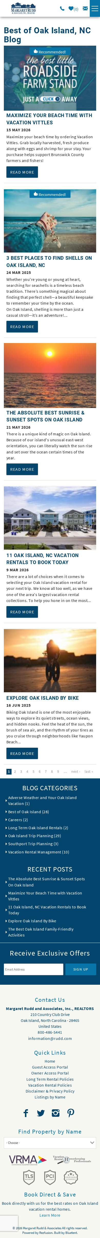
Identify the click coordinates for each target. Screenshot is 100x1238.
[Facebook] (26, 1113)
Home (50, 1061)
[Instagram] (56, 1113)
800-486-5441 (50, 1032)
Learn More (50, 1215)
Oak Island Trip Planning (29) (34, 835)
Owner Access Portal (50, 1073)
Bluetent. (71, 1233)
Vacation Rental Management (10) (38, 851)
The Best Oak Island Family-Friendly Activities (41, 932)
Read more (22, 172)
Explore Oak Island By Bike (42, 698)
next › (76, 771)
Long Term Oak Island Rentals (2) (38, 827)
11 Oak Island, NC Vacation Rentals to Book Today (47, 909)
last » (89, 771)
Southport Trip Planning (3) (33, 843)
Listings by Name (50, 1096)
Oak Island (43, 582)
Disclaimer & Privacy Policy (50, 1091)
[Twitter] (41, 1113)
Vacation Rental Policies (50, 1085)
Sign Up (80, 969)
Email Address (33, 960)
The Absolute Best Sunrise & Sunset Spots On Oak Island (46, 881)
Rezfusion (46, 1233)
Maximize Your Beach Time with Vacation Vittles (45, 895)
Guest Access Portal (50, 1067)
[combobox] (50, 1143)
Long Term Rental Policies (50, 1079)
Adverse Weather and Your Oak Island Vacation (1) (42, 800)
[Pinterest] (71, 1113)
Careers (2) (18, 819)
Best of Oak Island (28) (28, 811)
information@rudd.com (50, 1038)
